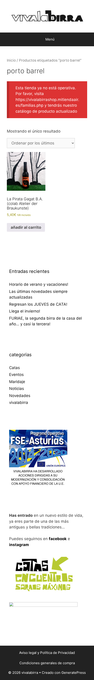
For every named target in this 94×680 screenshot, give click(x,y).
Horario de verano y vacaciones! (38, 284)
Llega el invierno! (24, 311)
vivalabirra (18, 402)
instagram (19, 544)
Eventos (16, 374)
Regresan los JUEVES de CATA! (38, 304)
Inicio (11, 60)
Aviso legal (28, 652)
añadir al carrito (26, 227)
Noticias (16, 388)
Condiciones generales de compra (47, 663)
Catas (14, 367)
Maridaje (17, 381)
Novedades (19, 395)
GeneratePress (73, 672)
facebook (58, 538)
